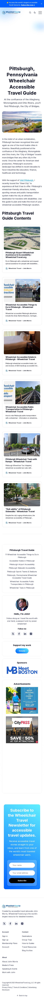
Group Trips (27, 940)
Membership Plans (9, 943)
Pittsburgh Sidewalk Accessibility (22, 568)
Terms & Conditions (20, 987)
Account (5, 947)
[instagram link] (31, 634)
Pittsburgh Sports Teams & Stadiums (22, 572)
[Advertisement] (22, 38)
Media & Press (8, 965)
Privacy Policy (7, 987)
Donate (22, 651)
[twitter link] (13, 634)
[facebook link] (19, 634)
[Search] (30, 12)
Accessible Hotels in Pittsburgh (22, 561)
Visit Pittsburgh (26, 180)
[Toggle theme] (35, 12)
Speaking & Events (9, 969)
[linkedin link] (25, 634)
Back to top (23, 995)
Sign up (5, 940)
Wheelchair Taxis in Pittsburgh (22, 588)
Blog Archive (27, 950)
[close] (41, 3)
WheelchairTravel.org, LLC (24, 983)
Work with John (8, 972)
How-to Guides (28, 943)
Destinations (27, 936)
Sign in (5, 936)
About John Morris (10, 961)
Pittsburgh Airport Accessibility (22, 564)
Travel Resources (29, 947)
